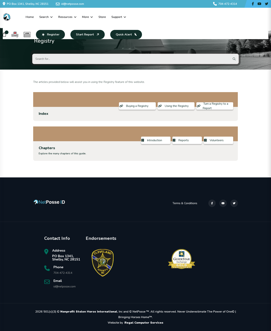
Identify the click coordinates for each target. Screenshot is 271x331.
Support (116, 17)
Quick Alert (124, 34)
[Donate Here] (15, 34)
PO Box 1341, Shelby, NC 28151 (27, 4)
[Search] (234, 58)
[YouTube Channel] (259, 4)
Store (102, 17)
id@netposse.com (72, 4)
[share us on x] (266, 4)
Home (30, 17)
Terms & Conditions (185, 203)
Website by (135, 323)
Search (44, 17)
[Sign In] (27, 34)
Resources (65, 17)
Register (53, 34)
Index (43, 113)
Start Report (85, 34)
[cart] (4, 34)
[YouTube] (223, 203)
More (85, 17)
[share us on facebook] (253, 4)
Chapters (47, 147)
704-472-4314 (227, 4)
